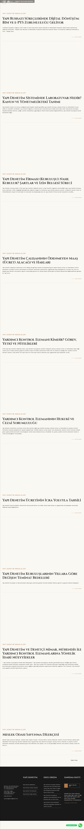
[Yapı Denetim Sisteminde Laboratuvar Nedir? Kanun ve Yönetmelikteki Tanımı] (42, 67)
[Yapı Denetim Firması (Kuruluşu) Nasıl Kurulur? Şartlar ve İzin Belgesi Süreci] (42, 148)
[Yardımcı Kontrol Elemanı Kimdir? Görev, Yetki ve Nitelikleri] (42, 308)
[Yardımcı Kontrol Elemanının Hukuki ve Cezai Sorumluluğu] (42, 388)
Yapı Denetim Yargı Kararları (30, 794)
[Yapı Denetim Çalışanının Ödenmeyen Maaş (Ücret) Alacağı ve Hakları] (42, 227)
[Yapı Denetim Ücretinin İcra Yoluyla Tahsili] (42, 469)
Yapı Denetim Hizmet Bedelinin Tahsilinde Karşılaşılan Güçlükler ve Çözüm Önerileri (52, 804)
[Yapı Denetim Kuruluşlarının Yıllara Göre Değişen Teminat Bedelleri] (42, 543)
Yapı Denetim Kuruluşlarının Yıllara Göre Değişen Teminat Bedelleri (39, 576)
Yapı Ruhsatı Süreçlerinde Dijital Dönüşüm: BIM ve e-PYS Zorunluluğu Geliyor (40, 20)
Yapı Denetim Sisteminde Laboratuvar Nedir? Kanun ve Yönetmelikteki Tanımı (41, 100)
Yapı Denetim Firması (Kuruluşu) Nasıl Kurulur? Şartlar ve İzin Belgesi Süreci (37, 181)
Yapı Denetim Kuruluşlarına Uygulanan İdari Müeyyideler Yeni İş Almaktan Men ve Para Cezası (52, 797)
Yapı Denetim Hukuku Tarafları (30, 787)
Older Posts (74, 760)
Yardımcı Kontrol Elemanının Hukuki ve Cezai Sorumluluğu (38, 421)
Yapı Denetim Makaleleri (14, 13)
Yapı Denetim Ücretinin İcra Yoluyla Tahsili (41, 500)
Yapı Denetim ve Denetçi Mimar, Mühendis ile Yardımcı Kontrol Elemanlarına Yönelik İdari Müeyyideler (41, 653)
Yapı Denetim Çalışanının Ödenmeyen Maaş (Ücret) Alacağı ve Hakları (40, 260)
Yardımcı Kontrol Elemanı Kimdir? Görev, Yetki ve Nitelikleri (39, 341)
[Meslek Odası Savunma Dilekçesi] (42, 703)
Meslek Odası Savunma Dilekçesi (30, 734)
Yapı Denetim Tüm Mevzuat (29, 791)
